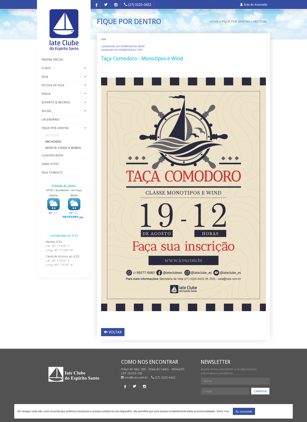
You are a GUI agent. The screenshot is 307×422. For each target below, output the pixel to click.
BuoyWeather (62, 190)
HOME (214, 21)
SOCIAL (47, 111)
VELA (45, 76)
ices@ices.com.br (136, 377)
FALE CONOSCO (52, 172)
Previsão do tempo (64, 185)
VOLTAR (115, 332)
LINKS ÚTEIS (50, 164)
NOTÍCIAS (52, 135)
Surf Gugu (76, 190)
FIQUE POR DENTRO (55, 128)
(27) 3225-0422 (139, 5)
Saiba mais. (223, 411)
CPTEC (50, 190)
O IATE (46, 68)
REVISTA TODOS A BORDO (63, 148)
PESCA (46, 93)
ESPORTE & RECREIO (56, 102)
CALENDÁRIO (51, 119)
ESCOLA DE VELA (53, 85)
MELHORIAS (53, 141)
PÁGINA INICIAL (52, 59)
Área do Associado (255, 4)
